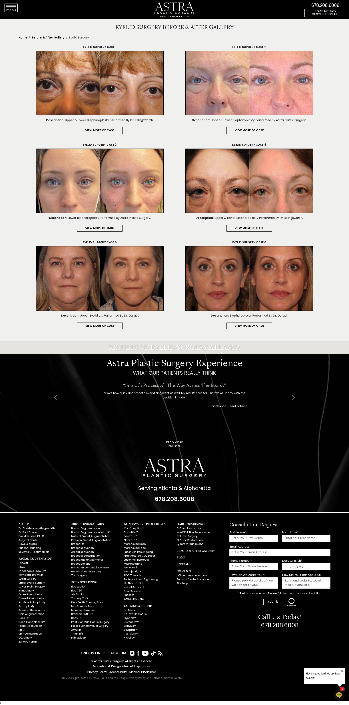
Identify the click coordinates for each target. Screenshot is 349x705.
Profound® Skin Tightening (141, 579)
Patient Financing (30, 548)
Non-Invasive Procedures (145, 524)
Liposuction (78, 587)
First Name (237, 532)
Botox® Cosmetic (135, 614)
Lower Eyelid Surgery (32, 587)
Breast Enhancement (88, 524)
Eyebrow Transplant (190, 544)
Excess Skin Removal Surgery (89, 626)
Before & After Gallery (48, 37)
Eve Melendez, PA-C (31, 536)
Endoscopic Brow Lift (32, 571)
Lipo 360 (76, 590)
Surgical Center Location (193, 579)
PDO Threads (132, 575)
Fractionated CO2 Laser (139, 556)
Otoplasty (25, 638)
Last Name (290, 532)
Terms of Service (163, 678)
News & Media (28, 544)
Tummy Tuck (79, 598)
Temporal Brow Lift (31, 575)
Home (23, 37)
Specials (183, 564)
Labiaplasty (79, 638)
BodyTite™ (131, 532)
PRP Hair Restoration (190, 540)
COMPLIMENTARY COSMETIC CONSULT (325, 13)
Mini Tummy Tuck (82, 606)
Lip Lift (23, 630)
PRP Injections (133, 571)
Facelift (23, 563)
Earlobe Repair (28, 642)
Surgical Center (29, 540)
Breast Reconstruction (86, 556)
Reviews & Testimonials (34, 552)
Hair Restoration (191, 524)
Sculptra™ (130, 630)
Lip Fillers (129, 610)
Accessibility (118, 672)
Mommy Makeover (83, 610)
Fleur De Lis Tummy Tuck (87, 602)
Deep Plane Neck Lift (32, 622)
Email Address (240, 546)
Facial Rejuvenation (35, 558)
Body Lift (77, 618)
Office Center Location (192, 575)
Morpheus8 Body (135, 544)
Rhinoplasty (26, 590)
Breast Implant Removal (87, 560)
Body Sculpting (84, 582)
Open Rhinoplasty (30, 594)
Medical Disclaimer (142, 672)
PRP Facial (130, 567)
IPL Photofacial (133, 583)
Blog (181, 557)
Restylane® (131, 634)
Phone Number (240, 561)
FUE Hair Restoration (189, 528)
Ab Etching (78, 594)
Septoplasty (27, 606)
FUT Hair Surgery (187, 536)
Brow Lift (24, 567)
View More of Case (99, 130)
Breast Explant (80, 564)
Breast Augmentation (85, 528)
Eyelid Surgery (27, 579)
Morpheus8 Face (135, 548)
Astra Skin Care (134, 599)
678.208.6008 (325, 6)
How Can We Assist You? (247, 575)
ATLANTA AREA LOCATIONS (174, 16)
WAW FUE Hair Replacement (194, 532)
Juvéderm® (131, 622)
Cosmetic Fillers (138, 606)
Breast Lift (77, 544)
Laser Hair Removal (136, 560)
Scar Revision (132, 591)
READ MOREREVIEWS (174, 444)
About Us (26, 524)
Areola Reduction (82, 552)
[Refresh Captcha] (291, 601)
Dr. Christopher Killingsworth (37, 528)
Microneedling (133, 564)
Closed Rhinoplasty (31, 598)
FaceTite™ (130, 536)
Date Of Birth (292, 561)
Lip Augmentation (30, 634)
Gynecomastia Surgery (86, 571)
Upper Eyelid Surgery (32, 583)
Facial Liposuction (30, 626)
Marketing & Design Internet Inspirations (122, 666)
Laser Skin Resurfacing (138, 552)
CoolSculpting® (134, 528)
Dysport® (130, 618)
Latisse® (129, 595)
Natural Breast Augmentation (90, 536)
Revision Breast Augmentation (91, 540)
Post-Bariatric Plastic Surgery (90, 622)
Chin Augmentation (31, 614)
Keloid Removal (134, 587)
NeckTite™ (130, 540)
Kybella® (129, 638)
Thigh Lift (77, 634)
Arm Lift (76, 630)
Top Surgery (79, 575)
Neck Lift (24, 618)
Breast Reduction (82, 548)
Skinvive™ (130, 626)
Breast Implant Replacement (90, 567)
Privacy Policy (97, 672)
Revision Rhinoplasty (32, 610)
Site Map (182, 583)
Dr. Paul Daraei (28, 532)
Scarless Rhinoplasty (32, 602)
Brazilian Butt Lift (82, 614)
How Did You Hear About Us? (302, 575)
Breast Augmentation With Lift (91, 532)
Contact (184, 571)
